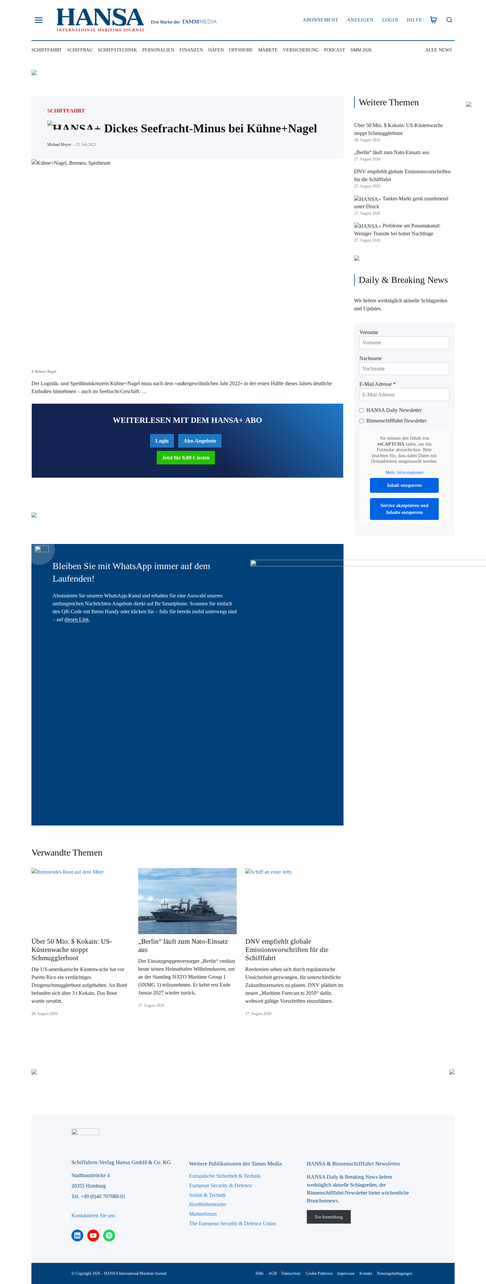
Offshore (241, 50)
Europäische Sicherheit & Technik (225, 1176)
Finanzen (191, 50)
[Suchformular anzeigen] (449, 20)
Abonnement (321, 19)
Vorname (368, 332)
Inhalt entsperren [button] (404, 485)
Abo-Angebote (199, 441)
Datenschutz (291, 1273)
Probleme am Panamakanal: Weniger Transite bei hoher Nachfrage (397, 229)
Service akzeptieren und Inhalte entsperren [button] (404, 509)
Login (390, 19)
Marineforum (203, 1214)
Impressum (346, 1273)
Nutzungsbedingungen (394, 1273)
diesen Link (76, 619)
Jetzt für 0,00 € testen (186, 457)
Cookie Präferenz (319, 1273)
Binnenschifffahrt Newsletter (396, 420)
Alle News (438, 50)
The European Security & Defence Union (232, 1223)
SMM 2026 (361, 50)
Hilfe (414, 19)
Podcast (334, 50)
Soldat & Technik (207, 1195)
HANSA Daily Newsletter (394, 410)
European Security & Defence (220, 1185)
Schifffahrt (46, 50)
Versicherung (301, 50)
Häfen (216, 50)
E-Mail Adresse (377, 384)
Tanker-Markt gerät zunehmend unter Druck (401, 202)
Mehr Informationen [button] (404, 472)
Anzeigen (360, 19)
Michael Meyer (59, 144)
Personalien (158, 50)
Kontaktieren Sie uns (93, 1215)
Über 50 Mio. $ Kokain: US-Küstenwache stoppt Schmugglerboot (71, 949)
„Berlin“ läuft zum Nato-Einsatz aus (183, 945)
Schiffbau (80, 50)
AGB (272, 1273)
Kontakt (365, 1273)
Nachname (370, 358)
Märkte (268, 50)
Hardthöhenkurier (207, 1204)
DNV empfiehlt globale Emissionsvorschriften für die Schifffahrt (286, 949)
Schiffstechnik (117, 50)
